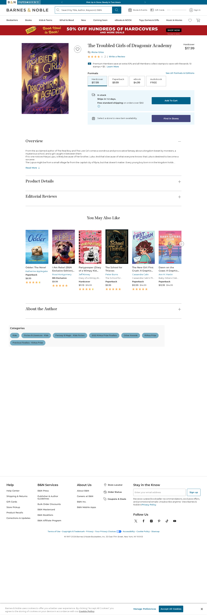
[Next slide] (181, 243)
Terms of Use (54, 602)
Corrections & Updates (18, 588)
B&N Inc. (81, 572)
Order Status (115, 562)
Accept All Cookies (171, 609)
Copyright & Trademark (73, 602)
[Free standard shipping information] (99, 106)
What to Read (67, 20)
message (68, 408)
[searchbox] (37, 393)
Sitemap (155, 602)
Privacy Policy (149, 575)
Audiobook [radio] (156, 81)
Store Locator (115, 555)
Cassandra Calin (140, 274)
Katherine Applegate (37, 271)
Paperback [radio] (118, 81)
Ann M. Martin (166, 274)
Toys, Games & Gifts (149, 20)
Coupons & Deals (117, 569)
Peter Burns (111, 274)
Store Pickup (13, 577)
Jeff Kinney (84, 274)
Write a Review (117, 56)
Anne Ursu (97, 52)
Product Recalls (14, 583)
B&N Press (43, 561)
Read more (158, 445)
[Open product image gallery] (45, 78)
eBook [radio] (137, 81)
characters (42, 408)
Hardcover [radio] (97, 81)
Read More (31, 167)
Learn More (113, 66)
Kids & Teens (45, 20)
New (83, 20)
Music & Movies (174, 20)
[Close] (201, 609)
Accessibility (129, 602)
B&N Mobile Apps (86, 577)
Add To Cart (171, 100)
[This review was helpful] (172, 457)
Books (28, 20)
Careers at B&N (85, 566)
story (55, 408)
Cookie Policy (143, 602)
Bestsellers (12, 20)
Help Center (12, 561)
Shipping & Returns (16, 566)
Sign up (194, 562)
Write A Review (152, 358)
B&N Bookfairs (45, 585)
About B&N (83, 561)
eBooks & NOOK (123, 20)
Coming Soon (100, 20)
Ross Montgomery (61, 274)
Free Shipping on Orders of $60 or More (103, 2)
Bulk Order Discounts (49, 574)
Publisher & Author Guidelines (48, 567)
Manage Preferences (144, 609)
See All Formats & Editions (180, 73)
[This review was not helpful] (178, 456)
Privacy (89, 602)
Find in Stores (171, 118)
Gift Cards (11, 572)
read (29, 408)
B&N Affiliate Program (49, 591)
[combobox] (70, 393)
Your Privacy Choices (105, 602)
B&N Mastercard (46, 580)
